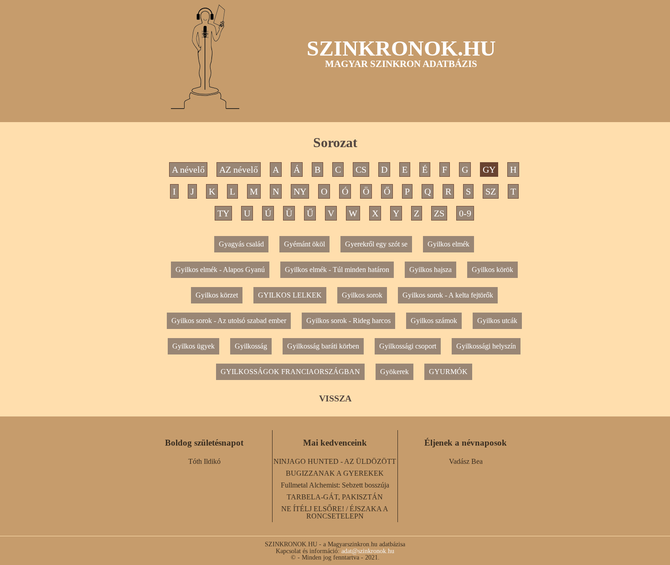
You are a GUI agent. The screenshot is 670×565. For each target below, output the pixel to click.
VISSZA (335, 398)
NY (300, 191)
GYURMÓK (448, 371)
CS (361, 169)
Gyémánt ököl (304, 244)
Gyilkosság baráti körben (323, 346)
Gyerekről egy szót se (376, 244)
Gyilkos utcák (497, 320)
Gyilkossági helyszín (486, 346)
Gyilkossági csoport (407, 346)
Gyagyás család (241, 244)
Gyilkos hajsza (430, 269)
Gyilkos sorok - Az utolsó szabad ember (228, 320)
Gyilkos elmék (448, 244)
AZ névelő (238, 169)
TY (223, 213)
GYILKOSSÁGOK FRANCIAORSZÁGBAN (290, 371)
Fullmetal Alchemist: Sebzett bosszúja (335, 485)
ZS (439, 213)
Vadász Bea (466, 461)
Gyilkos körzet (217, 295)
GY (489, 169)
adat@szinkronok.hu (367, 551)
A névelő (188, 169)
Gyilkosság (251, 346)
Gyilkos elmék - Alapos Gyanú (220, 269)
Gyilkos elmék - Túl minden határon (337, 269)
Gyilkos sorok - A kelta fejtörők (447, 295)
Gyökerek (394, 371)
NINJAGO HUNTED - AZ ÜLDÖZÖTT (334, 461)
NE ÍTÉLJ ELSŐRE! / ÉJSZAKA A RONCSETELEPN (334, 512)
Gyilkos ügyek (193, 346)
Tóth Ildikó (204, 461)
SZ (490, 191)
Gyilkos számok (434, 320)
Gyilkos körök (492, 269)
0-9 (465, 213)
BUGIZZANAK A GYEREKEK (335, 473)
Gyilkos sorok (362, 295)
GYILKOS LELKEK (290, 295)
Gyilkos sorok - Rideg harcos (348, 320)
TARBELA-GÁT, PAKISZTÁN (335, 497)
